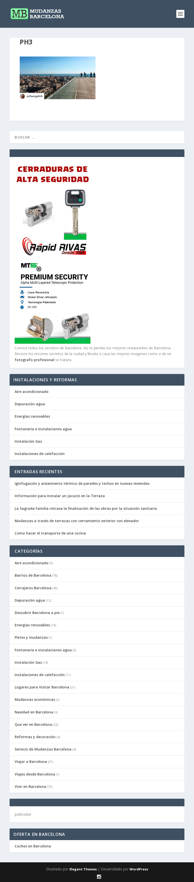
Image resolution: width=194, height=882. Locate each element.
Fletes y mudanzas (31, 637)
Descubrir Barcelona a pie (37, 612)
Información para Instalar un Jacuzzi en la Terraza (60, 495)
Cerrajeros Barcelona (33, 587)
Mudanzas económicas (35, 699)
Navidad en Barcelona (34, 712)
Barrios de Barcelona (33, 575)
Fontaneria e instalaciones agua (43, 428)
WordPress (139, 869)
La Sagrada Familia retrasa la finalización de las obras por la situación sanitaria (86, 508)
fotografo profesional (34, 359)
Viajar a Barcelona (31, 761)
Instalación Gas (28, 441)
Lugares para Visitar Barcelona (42, 687)
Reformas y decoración (35, 736)
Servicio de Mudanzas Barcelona (43, 749)
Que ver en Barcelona (33, 724)
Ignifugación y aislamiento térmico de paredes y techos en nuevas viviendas (82, 483)
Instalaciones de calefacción (40, 453)
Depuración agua (30, 404)
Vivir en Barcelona (30, 786)
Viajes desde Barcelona (35, 774)
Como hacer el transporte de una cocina (50, 533)
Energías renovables (32, 416)
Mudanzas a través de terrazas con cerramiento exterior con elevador (77, 520)
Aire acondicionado (31, 391)
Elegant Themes (83, 869)
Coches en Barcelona (33, 846)
